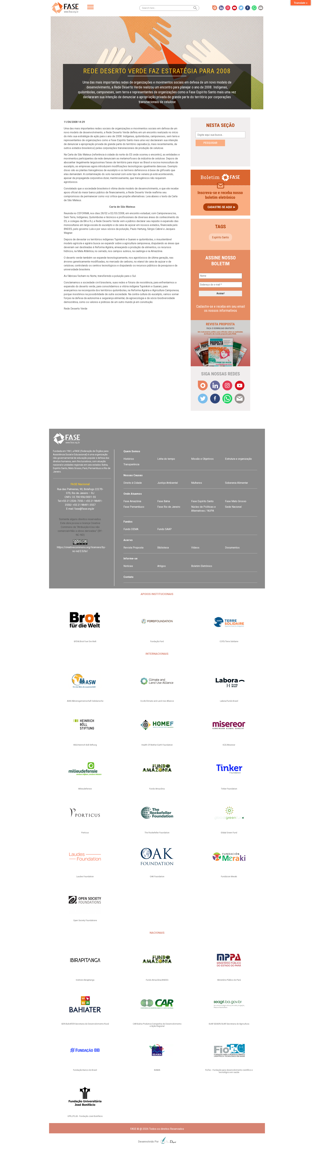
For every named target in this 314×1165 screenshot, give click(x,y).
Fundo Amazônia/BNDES (157, 980)
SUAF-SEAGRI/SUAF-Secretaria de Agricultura (229, 1024)
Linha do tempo (166, 458)
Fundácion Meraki (229, 876)
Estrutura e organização (238, 458)
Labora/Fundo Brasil (229, 701)
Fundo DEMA (130, 529)
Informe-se (130, 558)
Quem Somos (131, 451)
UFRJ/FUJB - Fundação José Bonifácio (85, 1116)
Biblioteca (163, 547)
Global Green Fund (229, 833)
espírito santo (220, 237)
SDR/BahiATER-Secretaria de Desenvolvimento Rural (85, 1024)
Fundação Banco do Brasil (85, 1070)
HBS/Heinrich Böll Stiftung (85, 745)
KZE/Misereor (229, 745)
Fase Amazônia (132, 501)
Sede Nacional (233, 506)
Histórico (128, 458)
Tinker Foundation (229, 789)
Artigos (161, 566)
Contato (128, 577)
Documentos (232, 547)
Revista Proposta (133, 547)
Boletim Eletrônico (201, 566)
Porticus (85, 833)
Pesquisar (210, 142)
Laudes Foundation (85, 876)
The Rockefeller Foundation (157, 833)
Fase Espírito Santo (202, 501)
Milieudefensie (85, 789)
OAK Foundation (157, 876)
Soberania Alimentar (236, 482)
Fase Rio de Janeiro (168, 506)
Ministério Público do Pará (229, 980)
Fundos (127, 521)
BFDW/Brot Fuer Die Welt (85, 641)
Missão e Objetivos (202, 458)
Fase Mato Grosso (235, 501)
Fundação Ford (157, 641)
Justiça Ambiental (167, 482)
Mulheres (196, 482)
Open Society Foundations (85, 920)
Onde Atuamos (132, 493)
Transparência (131, 464)
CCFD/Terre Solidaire (229, 641)
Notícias (128, 566)
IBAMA (157, 1070)
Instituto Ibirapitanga (85, 980)
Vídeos (195, 547)
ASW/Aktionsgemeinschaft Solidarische (85, 701)
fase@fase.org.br (84, 508)
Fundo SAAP (164, 529)
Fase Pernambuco (133, 506)
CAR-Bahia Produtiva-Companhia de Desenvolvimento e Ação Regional (157, 1025)
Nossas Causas (133, 475)
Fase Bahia (163, 501)
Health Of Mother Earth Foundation (157, 745)
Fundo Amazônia (157, 789)
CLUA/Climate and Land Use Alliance (157, 701)
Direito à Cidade (132, 482)
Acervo (128, 540)
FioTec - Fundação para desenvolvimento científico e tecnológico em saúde (229, 1071)
